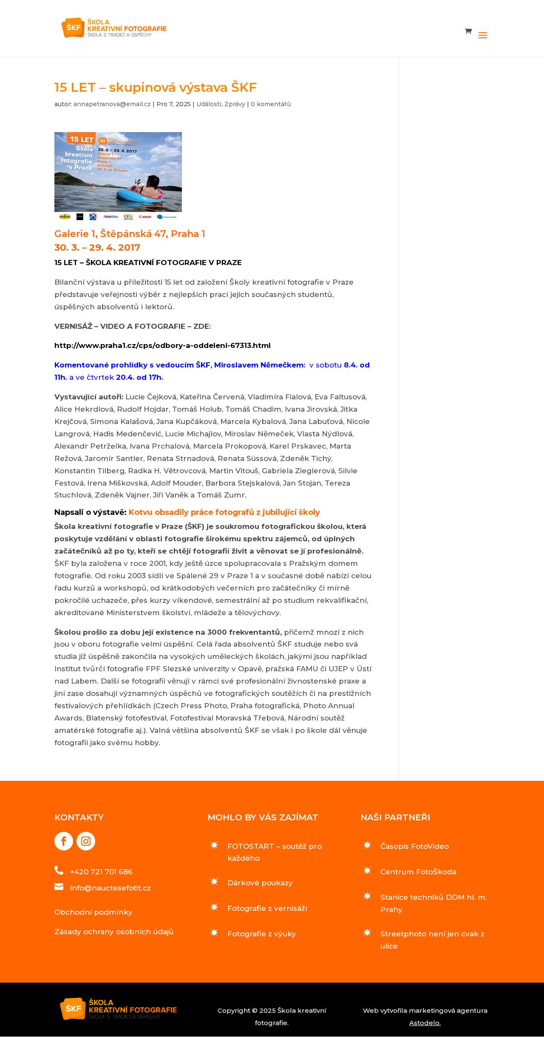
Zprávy (234, 104)
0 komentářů (271, 104)
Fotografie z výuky (261, 934)
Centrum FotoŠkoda (418, 871)
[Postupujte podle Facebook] (63, 841)
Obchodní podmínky (93, 912)
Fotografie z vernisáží (267, 908)
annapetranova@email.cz (112, 104)
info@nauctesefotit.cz (110, 888)
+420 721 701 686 (101, 871)
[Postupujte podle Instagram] (85, 841)
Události (208, 104)
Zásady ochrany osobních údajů (114, 931)
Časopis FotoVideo (414, 846)
